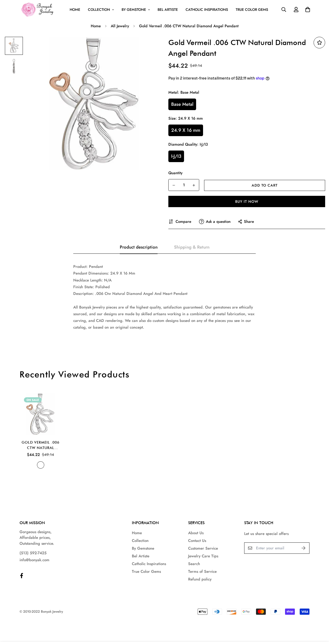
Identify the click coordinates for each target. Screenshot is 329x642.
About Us (196, 533)
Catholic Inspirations (207, 9)
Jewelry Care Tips (203, 556)
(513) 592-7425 (33, 553)
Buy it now (246, 201)
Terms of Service (202, 571)
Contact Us (197, 540)
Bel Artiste (168, 9)
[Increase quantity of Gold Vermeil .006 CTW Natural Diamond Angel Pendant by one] (194, 185)
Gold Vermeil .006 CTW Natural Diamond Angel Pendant (40, 445)
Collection (99, 9)
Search (194, 564)
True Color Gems (252, 9)
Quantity (175, 173)
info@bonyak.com (34, 560)
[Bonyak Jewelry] (38, 9)
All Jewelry (120, 26)
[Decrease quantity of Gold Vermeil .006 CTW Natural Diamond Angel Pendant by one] (174, 185)
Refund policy (200, 579)
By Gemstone (134, 9)
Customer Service (203, 548)
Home (75, 9)
